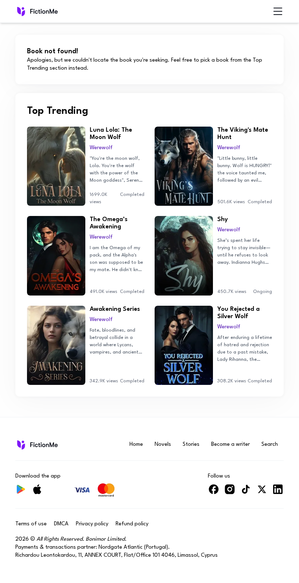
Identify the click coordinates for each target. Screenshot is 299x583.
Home (136, 444)
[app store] (37, 492)
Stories (191, 444)
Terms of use (31, 524)
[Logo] (20, 11)
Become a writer (230, 444)
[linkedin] (278, 492)
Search (269, 444)
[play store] (21, 492)
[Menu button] (277, 11)
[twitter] (262, 492)
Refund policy (132, 524)
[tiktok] (246, 492)
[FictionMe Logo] (36, 445)
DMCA (61, 524)
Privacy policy (92, 524)
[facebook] (214, 492)
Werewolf (101, 148)
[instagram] (230, 492)
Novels (163, 444)
